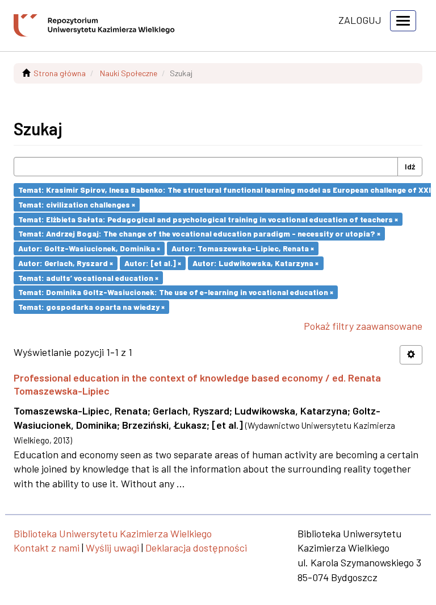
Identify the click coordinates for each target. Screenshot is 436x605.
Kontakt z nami (46, 547)
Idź (410, 166)
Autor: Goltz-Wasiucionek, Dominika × (89, 248)
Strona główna (59, 73)
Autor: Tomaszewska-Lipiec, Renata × (242, 248)
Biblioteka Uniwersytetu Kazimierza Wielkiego (113, 533)
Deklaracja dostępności (196, 547)
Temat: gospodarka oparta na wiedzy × (91, 307)
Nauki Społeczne (128, 73)
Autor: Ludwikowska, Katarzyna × (255, 263)
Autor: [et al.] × (152, 263)
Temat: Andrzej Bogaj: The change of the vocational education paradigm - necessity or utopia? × (199, 233)
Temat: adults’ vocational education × (88, 277)
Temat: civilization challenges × (76, 204)
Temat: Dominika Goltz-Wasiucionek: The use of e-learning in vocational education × (175, 292)
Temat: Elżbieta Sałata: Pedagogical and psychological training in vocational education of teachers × (208, 218)
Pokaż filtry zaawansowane (363, 326)
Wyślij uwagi (112, 547)
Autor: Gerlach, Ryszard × (65, 263)
